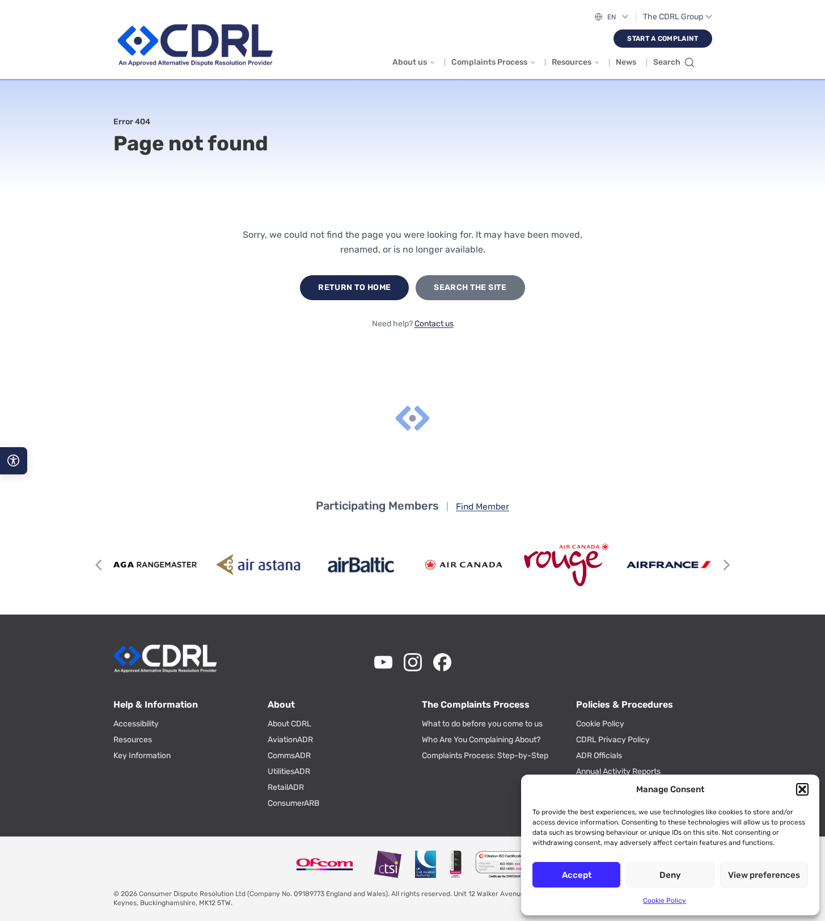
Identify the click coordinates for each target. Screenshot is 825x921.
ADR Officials (599, 755)
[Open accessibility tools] (13, 460)
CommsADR (289, 755)
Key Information (142, 755)
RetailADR (286, 787)
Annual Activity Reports (618, 771)
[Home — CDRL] (195, 45)
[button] (802, 789)
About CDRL (289, 724)
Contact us (434, 324)
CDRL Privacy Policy (613, 740)
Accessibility (136, 724)
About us (409, 62)
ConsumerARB (293, 803)
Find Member (482, 506)
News (626, 62)
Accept (576, 875)
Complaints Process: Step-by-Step (485, 755)
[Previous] (100, 565)
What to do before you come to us (482, 724)
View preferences (764, 875)
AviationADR (290, 740)
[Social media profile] (383, 662)
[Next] (726, 565)
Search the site (470, 287)
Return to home (354, 287)
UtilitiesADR (289, 771)
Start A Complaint (662, 39)
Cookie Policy (664, 901)
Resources (571, 62)
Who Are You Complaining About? (481, 740)
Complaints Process (489, 62)
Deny (670, 875)
